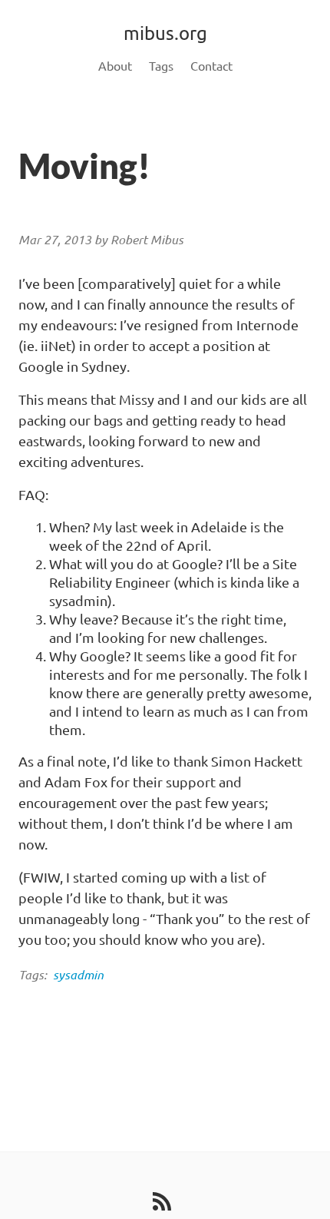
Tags (161, 66)
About (115, 66)
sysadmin (78, 975)
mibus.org (165, 33)
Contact (211, 66)
